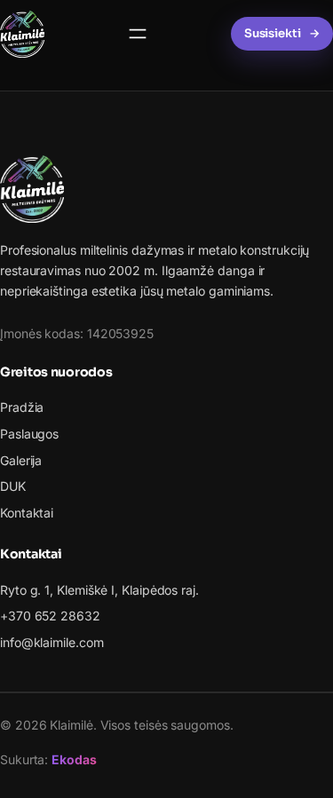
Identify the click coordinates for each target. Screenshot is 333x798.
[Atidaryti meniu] (138, 34)
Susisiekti (272, 33)
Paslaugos (29, 433)
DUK (13, 486)
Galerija (21, 460)
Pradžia (22, 407)
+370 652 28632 (50, 615)
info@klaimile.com (52, 642)
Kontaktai (26, 512)
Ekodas (74, 759)
